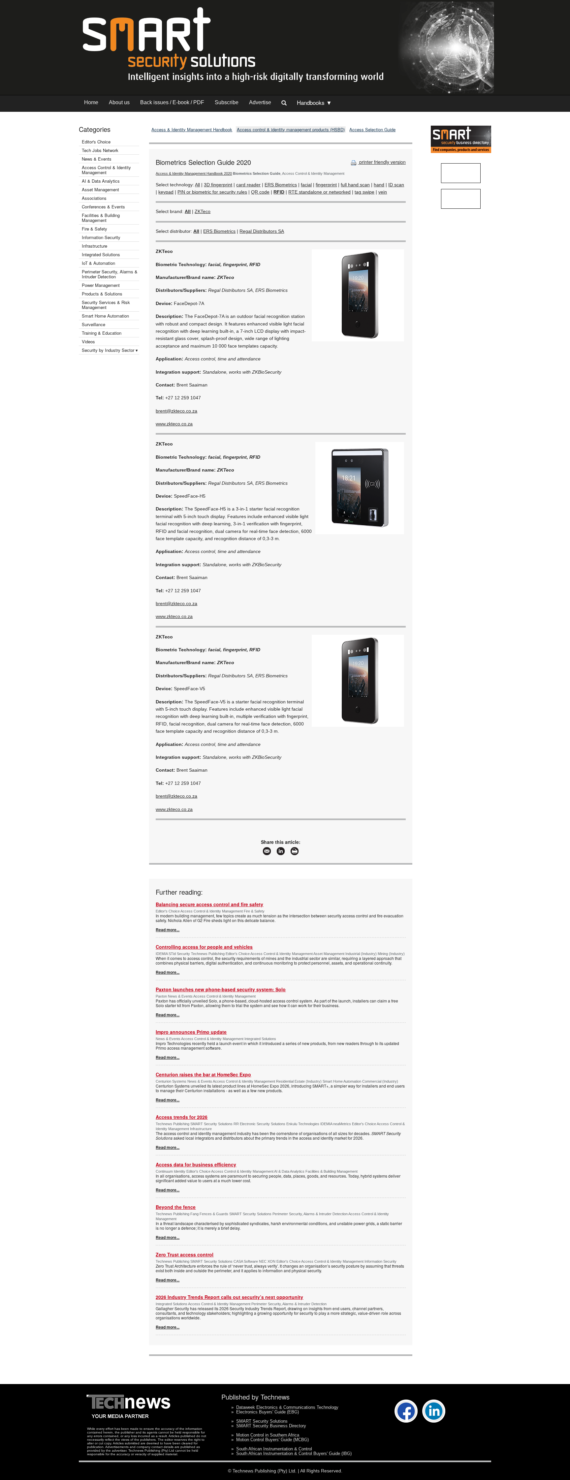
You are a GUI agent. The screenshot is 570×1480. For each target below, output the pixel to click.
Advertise (260, 102)
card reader (248, 184)
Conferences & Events (103, 206)
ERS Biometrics (281, 184)
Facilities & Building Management (101, 217)
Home (91, 102)
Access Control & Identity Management (106, 169)
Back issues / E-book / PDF (172, 102)
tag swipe (364, 192)
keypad (166, 192)
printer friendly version (382, 162)
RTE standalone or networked (319, 192)
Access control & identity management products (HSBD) (291, 129)
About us (119, 102)
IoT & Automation (98, 263)
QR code (260, 192)
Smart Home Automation (106, 316)
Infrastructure (94, 246)
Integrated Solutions (101, 254)
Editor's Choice (96, 142)
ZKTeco (202, 211)
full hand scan (355, 184)
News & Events (96, 159)
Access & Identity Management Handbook (191, 129)
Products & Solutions (102, 294)
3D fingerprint (218, 184)
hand (379, 184)
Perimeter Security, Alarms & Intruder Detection (110, 274)
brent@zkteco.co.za (176, 411)
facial (306, 184)
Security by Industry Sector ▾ (110, 350)
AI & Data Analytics (101, 181)
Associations (94, 198)
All (197, 184)
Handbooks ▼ (314, 102)
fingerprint (326, 184)
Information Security (101, 237)
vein (382, 192)
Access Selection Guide (372, 129)
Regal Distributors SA (261, 231)
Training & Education (101, 333)
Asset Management (100, 189)
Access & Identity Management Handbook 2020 (194, 173)
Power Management (101, 285)
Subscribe (226, 102)
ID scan (396, 184)
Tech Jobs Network (100, 150)
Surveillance (93, 324)
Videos (88, 341)
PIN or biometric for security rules (212, 192)
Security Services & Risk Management (106, 304)
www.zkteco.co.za (174, 423)
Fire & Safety (94, 229)
